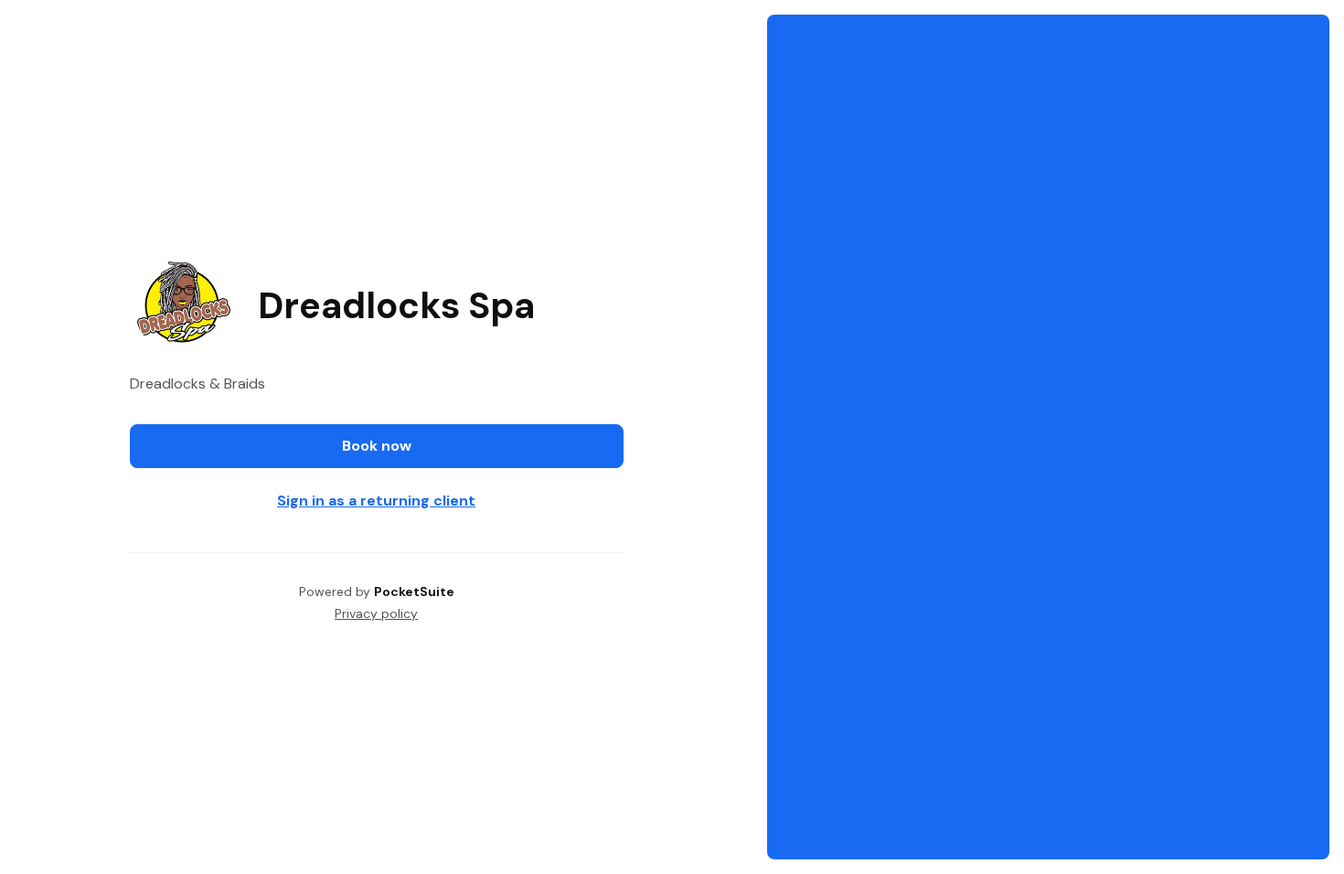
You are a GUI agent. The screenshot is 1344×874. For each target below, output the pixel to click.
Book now (376, 445)
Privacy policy (376, 613)
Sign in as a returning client (376, 500)
